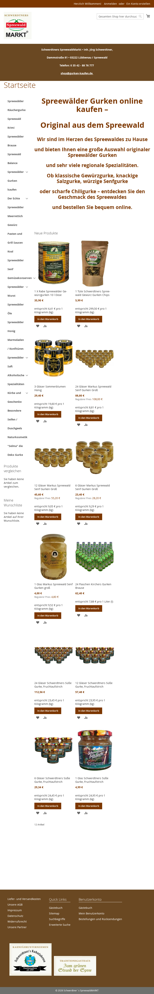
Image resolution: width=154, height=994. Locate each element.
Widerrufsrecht (17, 921)
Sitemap (54, 913)
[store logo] (18, 25)
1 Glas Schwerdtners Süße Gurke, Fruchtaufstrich (91, 779)
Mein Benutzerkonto (91, 913)
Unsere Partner (17, 927)
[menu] (17, 278)
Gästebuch (56, 908)
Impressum (15, 910)
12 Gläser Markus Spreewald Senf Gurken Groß (52, 487)
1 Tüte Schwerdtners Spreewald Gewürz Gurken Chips (92, 293)
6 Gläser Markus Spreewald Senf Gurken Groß (92, 487)
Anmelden (110, 3)
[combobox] (120, 16)
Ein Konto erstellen (138, 3)
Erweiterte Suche (59, 924)
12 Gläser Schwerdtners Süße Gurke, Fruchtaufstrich (93, 684)
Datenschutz (15, 916)
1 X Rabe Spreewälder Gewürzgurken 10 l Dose (50, 293)
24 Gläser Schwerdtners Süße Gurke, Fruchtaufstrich (53, 684)
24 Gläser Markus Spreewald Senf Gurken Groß (93, 388)
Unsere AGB (15, 904)
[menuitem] (16, 105)
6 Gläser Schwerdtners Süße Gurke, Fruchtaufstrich (52, 779)
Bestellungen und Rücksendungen (100, 919)
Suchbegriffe (57, 919)
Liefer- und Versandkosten (24, 899)
